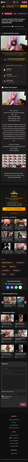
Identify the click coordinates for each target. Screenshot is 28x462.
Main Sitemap (14, 453)
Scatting (15, 270)
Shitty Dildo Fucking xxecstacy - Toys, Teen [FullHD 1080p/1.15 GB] (7, 324)
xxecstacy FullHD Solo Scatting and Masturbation (20, 339)
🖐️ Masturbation (6, 262)
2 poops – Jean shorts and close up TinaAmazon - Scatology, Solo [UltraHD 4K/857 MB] (20, 227)
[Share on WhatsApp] (16, 287)
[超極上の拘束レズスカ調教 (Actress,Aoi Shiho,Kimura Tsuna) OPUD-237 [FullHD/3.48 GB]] (7, 234)
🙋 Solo (12, 266)
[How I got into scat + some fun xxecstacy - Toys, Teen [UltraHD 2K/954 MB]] (20, 318)
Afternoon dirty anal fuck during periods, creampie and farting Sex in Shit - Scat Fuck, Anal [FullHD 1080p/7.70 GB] (7, 227)
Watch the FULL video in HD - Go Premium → (14, 54)
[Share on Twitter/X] (20, 287)
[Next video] (25, 302)
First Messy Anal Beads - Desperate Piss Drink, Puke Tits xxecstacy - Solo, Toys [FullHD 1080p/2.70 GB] (7, 339)
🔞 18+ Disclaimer (14, 440)
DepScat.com (8, 13)
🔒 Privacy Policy (14, 435)
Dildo (3, 274)
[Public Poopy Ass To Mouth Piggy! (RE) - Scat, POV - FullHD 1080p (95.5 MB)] (20, 234)
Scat (15, 13)
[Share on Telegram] (7, 287)
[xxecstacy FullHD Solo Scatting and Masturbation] (20, 333)
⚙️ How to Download (14, 419)
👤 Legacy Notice (14, 425)
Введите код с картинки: (8, 391)
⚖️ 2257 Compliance (14, 443)
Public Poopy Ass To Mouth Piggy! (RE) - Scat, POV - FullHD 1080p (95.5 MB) (20, 239)
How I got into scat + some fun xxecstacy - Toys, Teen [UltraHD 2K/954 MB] (20, 324)
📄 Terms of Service (14, 437)
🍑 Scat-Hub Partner (14, 427)
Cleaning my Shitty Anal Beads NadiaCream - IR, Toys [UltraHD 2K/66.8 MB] (20, 354)
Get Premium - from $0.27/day (14, 209)
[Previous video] (2, 302)
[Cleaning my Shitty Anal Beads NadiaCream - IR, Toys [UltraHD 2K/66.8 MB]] (20, 348)
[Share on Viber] (12, 287)
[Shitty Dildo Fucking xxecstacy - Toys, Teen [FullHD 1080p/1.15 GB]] (7, 318)
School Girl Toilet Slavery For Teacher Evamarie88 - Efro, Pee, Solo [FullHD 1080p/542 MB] (20, 251)
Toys (11, 274)
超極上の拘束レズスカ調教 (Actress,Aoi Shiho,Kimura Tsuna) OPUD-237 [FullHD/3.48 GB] (7, 239)
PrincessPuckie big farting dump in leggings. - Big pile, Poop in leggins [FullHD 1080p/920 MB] (7, 251)
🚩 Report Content (14, 446)
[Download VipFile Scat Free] (4, 2)
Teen (3, 266)
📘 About (14, 422)
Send (23, 404)
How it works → (14, 213)
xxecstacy (19, 262)
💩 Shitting (5, 270)
